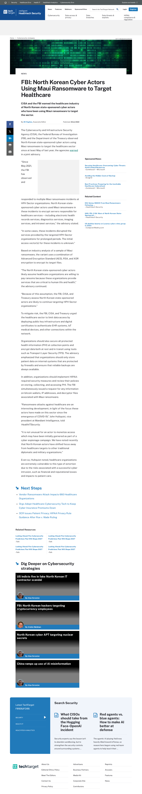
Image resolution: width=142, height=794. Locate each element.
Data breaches (90, 16)
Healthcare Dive (25, 2)
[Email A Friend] (10, 152)
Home (12, 38)
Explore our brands (128, 2)
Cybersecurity (54, 15)
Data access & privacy (71, 16)
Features (58, 9)
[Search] (117, 10)
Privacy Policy (47, 786)
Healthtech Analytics (50, 2)
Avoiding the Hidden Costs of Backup (100, 176)
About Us (45, 764)
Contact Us (46, 781)
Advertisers (78, 764)
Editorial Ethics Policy (50, 770)
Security (14, 2)
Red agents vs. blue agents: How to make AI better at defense (112, 722)
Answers (108, 770)
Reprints (108, 764)
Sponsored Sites (81, 9)
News (50, 9)
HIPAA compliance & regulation (129, 16)
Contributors (78, 786)
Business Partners (81, 770)
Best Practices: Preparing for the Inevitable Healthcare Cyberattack (103, 185)
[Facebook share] (10, 124)
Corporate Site (79, 781)
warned (74, 150)
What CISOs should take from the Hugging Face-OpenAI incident (74, 722)
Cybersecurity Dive (67, 2)
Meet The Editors (48, 775)
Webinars (68, 9)
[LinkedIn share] (10, 138)
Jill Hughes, (28, 122)
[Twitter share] (10, 131)
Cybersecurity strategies (26, 38)
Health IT (37, 2)
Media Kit (77, 775)
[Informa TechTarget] (5, 2)
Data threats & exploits (108, 16)
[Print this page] (10, 145)
